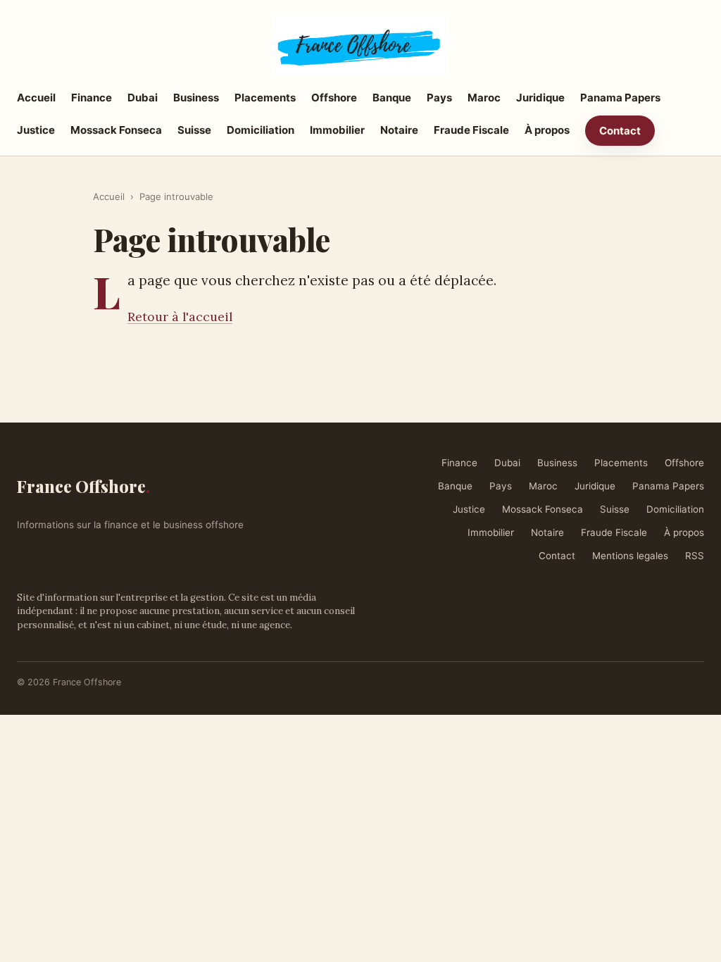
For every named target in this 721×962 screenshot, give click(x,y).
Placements (265, 97)
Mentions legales (630, 555)
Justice (36, 130)
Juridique (540, 97)
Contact (620, 130)
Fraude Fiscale (471, 130)
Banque (391, 97)
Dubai (142, 97)
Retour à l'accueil (179, 316)
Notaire (399, 130)
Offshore (334, 97)
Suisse (194, 130)
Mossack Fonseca (116, 130)
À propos (547, 130)
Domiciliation (260, 130)
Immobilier (337, 130)
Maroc (484, 97)
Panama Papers (620, 97)
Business (196, 97)
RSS (694, 555)
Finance (91, 97)
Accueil (36, 97)
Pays (439, 97)
